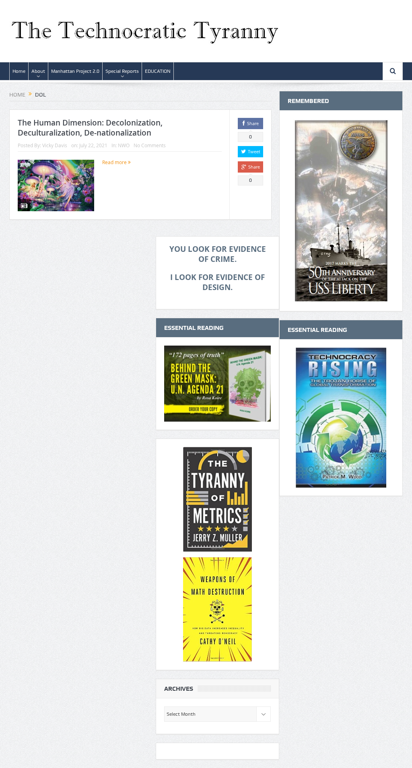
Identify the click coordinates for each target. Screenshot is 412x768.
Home (18, 71)
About (38, 71)
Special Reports (122, 71)
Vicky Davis (54, 145)
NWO (124, 145)
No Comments (150, 145)
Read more (115, 162)
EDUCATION (158, 71)
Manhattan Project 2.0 (75, 71)
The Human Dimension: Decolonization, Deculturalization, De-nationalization (90, 127)
